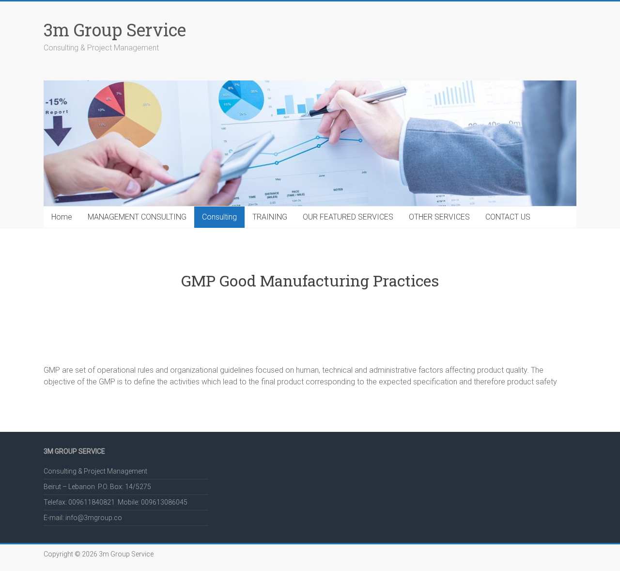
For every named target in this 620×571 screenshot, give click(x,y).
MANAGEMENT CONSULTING (137, 217)
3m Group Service (115, 29)
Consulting (219, 217)
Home (61, 217)
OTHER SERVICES (439, 217)
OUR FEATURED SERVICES (348, 217)
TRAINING (269, 217)
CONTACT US (507, 217)
